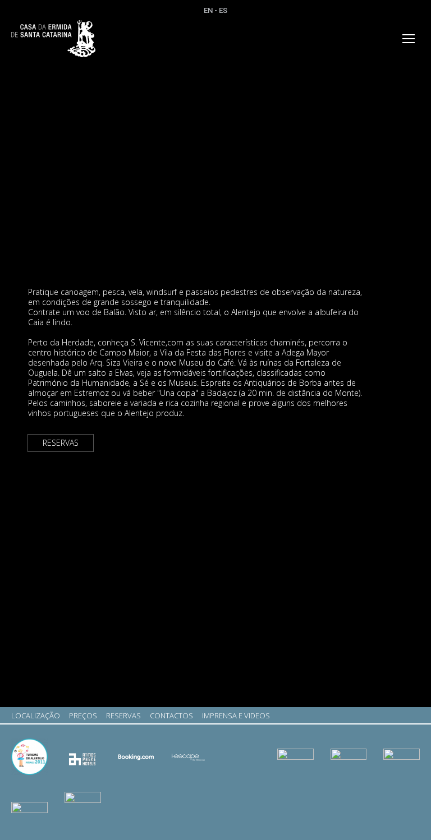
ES (223, 10)
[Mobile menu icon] (408, 38)
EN (208, 10)
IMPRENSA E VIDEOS (236, 715)
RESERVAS (61, 442)
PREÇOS (83, 715)
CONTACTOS (171, 715)
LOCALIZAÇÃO (35, 715)
